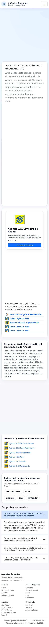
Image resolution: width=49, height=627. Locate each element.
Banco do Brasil (13, 491)
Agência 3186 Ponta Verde (19, 466)
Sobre (3, 588)
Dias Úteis (29, 605)
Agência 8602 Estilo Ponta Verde (21, 448)
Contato (4, 593)
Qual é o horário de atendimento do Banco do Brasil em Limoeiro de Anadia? (23, 514)
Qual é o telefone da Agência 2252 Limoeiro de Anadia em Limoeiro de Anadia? (23, 549)
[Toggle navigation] (44, 4)
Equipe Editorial (7, 590)
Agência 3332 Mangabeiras (20, 452)
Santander (33, 498)
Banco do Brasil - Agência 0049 (24, 322)
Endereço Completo (25, 245)
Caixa (27, 491)
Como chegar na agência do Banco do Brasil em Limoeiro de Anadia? (21, 558)
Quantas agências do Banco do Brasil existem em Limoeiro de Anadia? (20, 539)
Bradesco (10, 498)
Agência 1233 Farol (16, 457)
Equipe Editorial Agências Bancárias (29, 620)
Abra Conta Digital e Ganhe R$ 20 (25, 314)
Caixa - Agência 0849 (19, 330)
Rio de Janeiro (6, 607)
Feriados (28, 607)
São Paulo (5, 605)
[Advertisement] (24, 36)
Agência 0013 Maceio (17, 461)
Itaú (21, 498)
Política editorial (7, 595)
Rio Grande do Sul (8, 612)
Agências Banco (31, 610)
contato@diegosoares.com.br (13, 580)
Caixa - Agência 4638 (19, 318)
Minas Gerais (6, 610)
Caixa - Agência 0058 (19, 326)
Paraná (4, 615)
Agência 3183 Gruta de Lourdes (21, 443)
